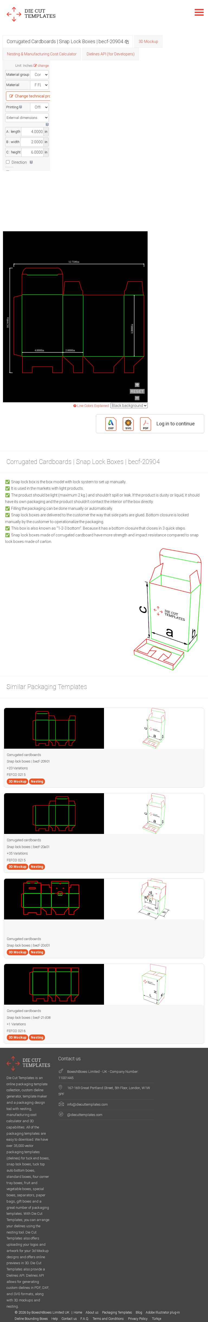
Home (78, 1312)
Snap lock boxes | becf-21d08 (28, 1018)
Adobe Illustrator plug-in (163, 1312)
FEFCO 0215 (16, 775)
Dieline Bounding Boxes (31, 1319)
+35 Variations (17, 853)
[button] (127, 41)
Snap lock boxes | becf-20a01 (28, 847)
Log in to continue (176, 423)
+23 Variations (17, 768)
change (43, 66)
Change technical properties (39, 96)
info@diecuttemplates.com (87, 1104)
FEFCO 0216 (16, 1031)
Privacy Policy (138, 1319)
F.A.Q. (84, 1319)
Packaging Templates (117, 1312)
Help (54, 1319)
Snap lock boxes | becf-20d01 (28, 945)
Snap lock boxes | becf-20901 (28, 761)
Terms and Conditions (109, 1319)
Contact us (69, 1319)
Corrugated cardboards (24, 755)
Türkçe (156, 1319)
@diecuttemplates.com (84, 1115)
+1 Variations (16, 1024)
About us (92, 1312)
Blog (139, 1312)
